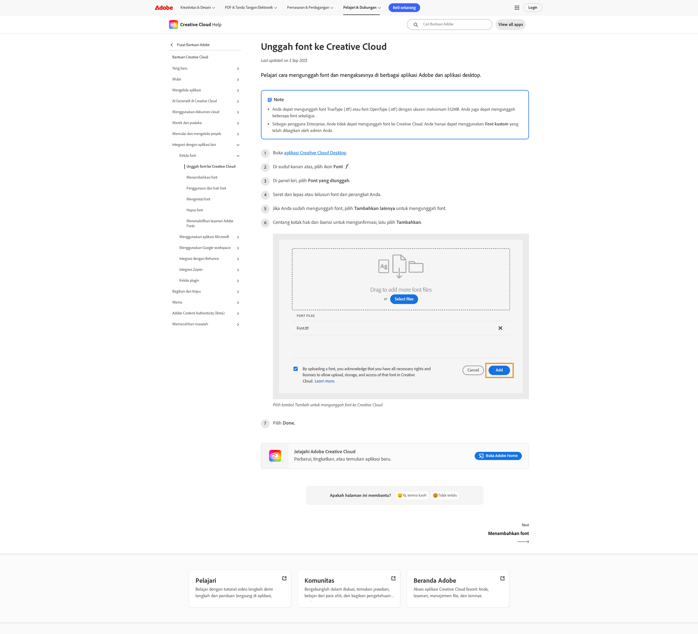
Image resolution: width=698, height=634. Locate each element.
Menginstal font (198, 199)
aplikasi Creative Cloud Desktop (315, 153)
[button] (517, 7)
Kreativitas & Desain (195, 7)
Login (532, 7)
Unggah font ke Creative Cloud (211, 166)
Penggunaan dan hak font (206, 188)
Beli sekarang (404, 7)
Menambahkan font (201, 177)
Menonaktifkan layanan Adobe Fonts (209, 223)
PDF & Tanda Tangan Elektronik (249, 7)
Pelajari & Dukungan (360, 7)
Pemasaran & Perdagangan (308, 7)
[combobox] (449, 24)
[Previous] (327, 538)
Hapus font (194, 210)
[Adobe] (164, 7)
